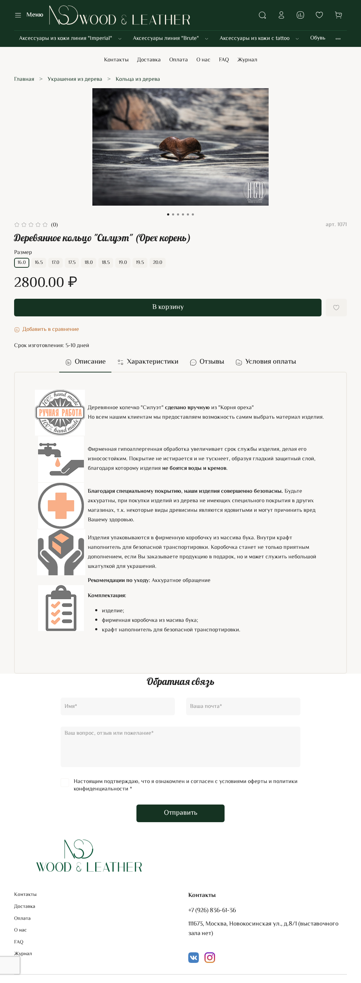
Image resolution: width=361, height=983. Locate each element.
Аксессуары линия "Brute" (166, 39)
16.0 (22, 263)
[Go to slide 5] (188, 214)
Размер (23, 252)
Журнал (247, 60)
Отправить (180, 813)
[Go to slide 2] (173, 214)
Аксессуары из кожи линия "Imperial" (65, 39)
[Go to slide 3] (178, 214)
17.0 (55, 263)
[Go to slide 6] (193, 214)
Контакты (116, 60)
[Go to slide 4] (183, 214)
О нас (203, 60)
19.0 (123, 263)
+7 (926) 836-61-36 (212, 911)
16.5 (39, 263)
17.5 (71, 263)
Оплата (178, 60)
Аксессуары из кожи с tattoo (254, 39)
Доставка (149, 60)
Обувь (317, 38)
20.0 (157, 263)
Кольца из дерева (138, 79)
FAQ (224, 60)
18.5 (106, 263)
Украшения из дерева (75, 79)
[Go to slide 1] (168, 214)
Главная (24, 79)
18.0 (89, 263)
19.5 (140, 263)
